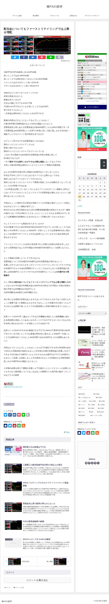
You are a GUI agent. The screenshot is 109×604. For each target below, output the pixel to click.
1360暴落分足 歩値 (87, 249)
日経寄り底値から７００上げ (90, 244)
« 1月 (79, 206)
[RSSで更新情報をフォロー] (23, 425)
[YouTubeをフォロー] (14, 425)
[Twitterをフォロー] (10, 425)
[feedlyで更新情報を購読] (19, 425)
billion (92, 459)
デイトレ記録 (10, 404)
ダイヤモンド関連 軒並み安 (90, 220)
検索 (79, 157)
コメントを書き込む (37, 580)
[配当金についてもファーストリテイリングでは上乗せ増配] (33, 57)
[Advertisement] (92, 36)
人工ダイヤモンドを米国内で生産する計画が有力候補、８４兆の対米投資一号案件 (91, 229)
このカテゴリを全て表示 (92, 101)
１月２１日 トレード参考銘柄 (91, 238)
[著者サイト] (5, 425)
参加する (104, 103)
